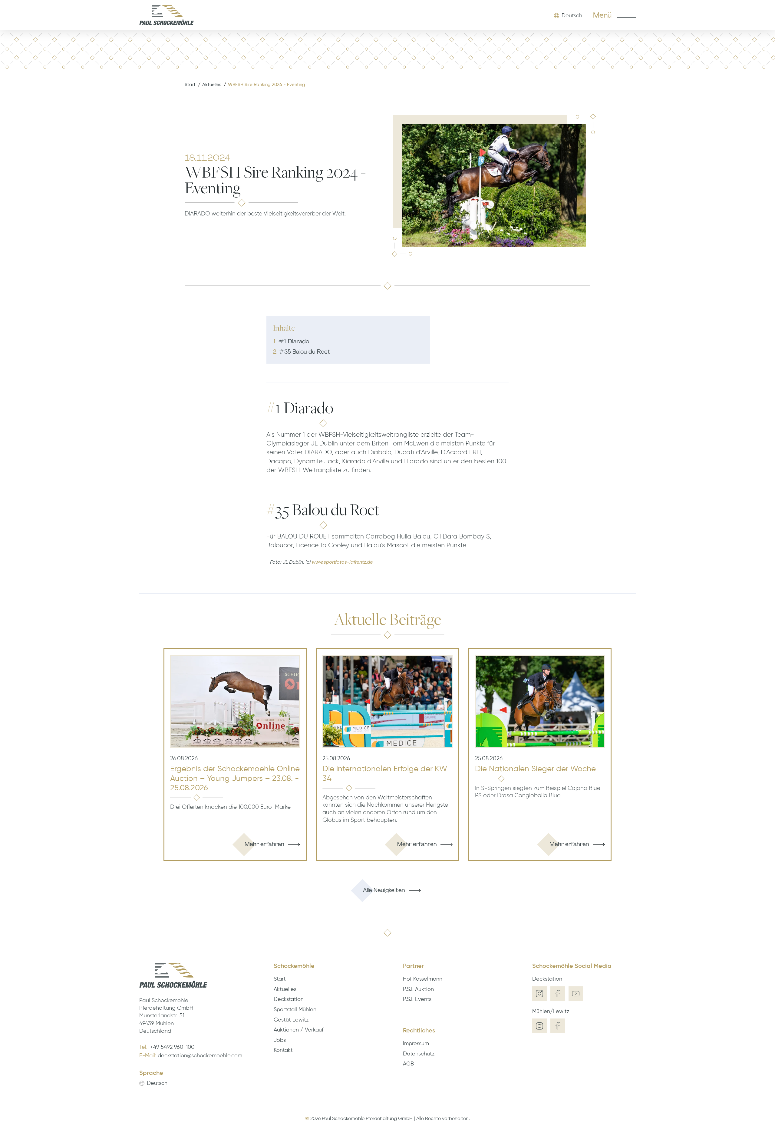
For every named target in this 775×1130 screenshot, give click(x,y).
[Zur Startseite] (166, 15)
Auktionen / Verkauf (299, 1030)
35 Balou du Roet (301, 351)
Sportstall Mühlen (295, 1009)
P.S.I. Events (417, 999)
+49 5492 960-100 (172, 1047)
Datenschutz (418, 1054)
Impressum (416, 1043)
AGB (408, 1064)
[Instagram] (539, 993)
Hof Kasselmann (422, 979)
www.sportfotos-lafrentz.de (342, 562)
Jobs (280, 1040)
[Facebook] (557, 993)
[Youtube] (576, 993)
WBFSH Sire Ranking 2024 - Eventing (266, 84)
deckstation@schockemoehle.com (200, 1055)
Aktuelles (211, 84)
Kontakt (283, 1050)
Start (190, 84)
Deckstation (289, 999)
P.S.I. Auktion (418, 989)
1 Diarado (291, 341)
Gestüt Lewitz (291, 1020)
